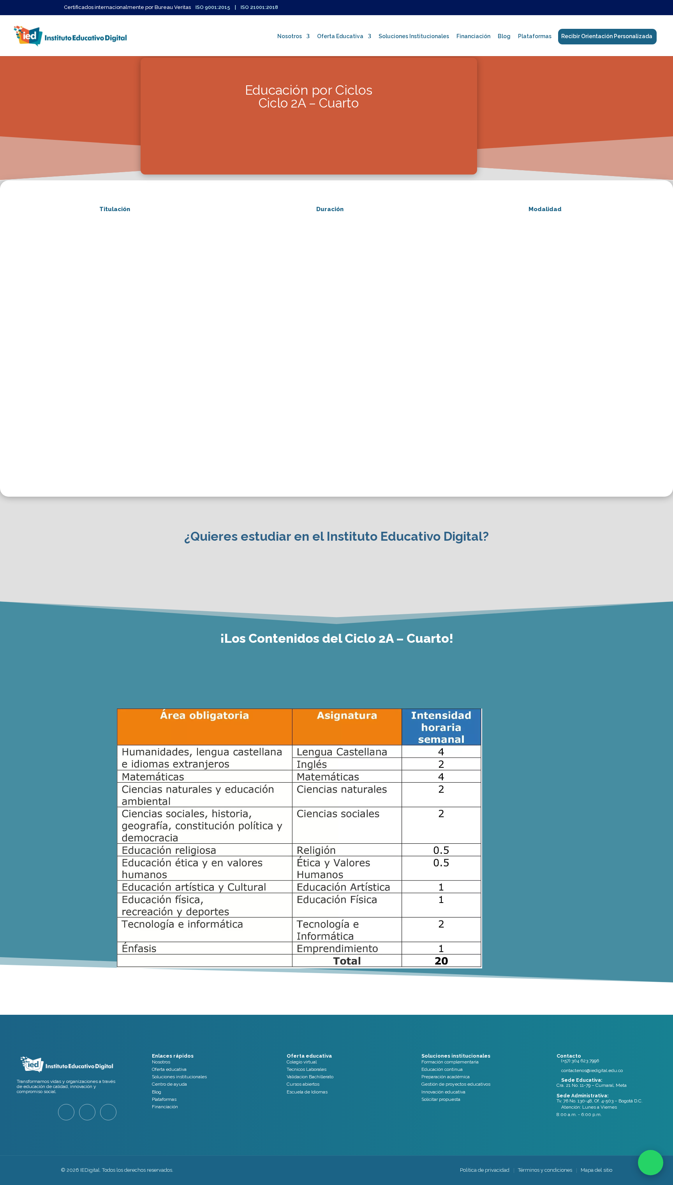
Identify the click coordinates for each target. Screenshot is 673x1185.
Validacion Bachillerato (310, 1076)
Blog (504, 36)
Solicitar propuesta (440, 1099)
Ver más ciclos (329, 1005)
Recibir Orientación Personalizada (606, 36)
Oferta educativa (169, 1069)
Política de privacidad (484, 1170)
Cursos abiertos (303, 1084)
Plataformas (534, 36)
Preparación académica (445, 1076)
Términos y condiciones (545, 1170)
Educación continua (442, 1069)
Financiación (473, 36)
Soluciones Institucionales (414, 36)
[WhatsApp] (650, 1162)
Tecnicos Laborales (306, 1069)
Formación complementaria (450, 1062)
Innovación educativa (443, 1092)
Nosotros (289, 36)
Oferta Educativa (340, 36)
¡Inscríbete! (309, 154)
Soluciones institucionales (179, 1076)
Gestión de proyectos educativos (455, 1084)
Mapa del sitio (596, 1170)
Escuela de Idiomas (307, 1092)
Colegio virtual (302, 1062)
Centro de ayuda (169, 1084)
